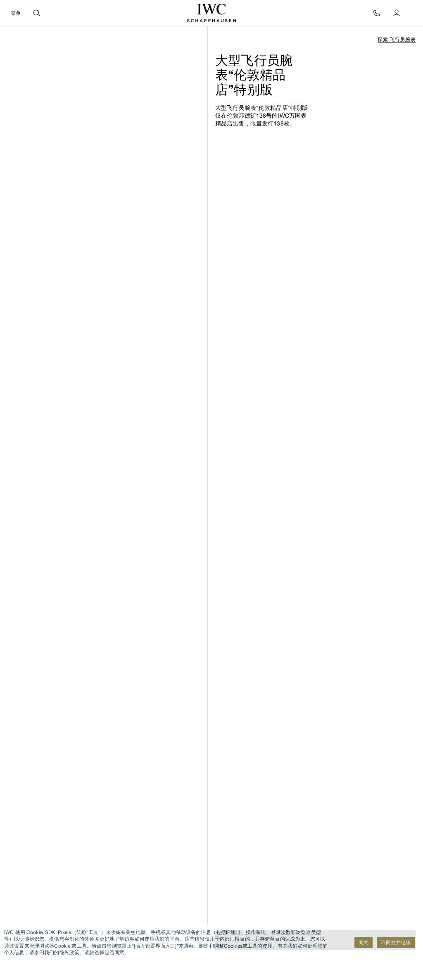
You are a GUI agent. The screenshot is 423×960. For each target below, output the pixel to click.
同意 (363, 942)
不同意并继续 (396, 942)
